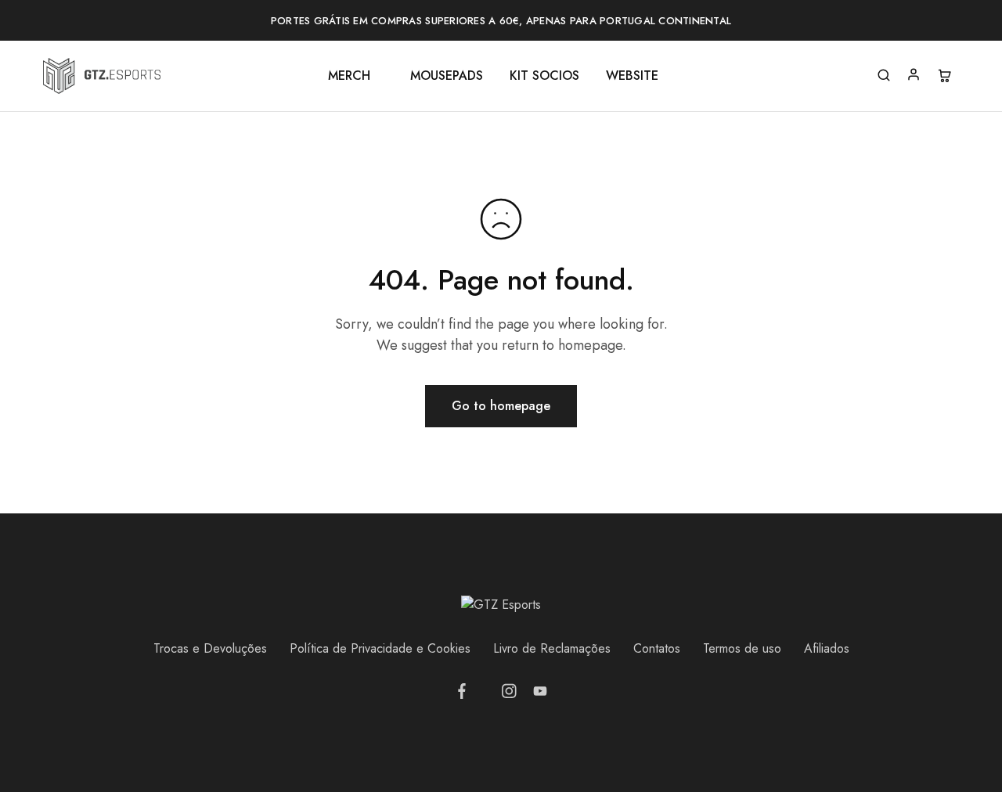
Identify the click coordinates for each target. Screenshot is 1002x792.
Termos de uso (742, 648)
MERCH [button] (349, 76)
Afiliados (826, 648)
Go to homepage (501, 406)
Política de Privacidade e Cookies (380, 648)
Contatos (656, 648)
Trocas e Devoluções (210, 648)
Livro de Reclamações (552, 648)
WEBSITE (632, 76)
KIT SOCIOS (544, 76)
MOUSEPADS (446, 76)
